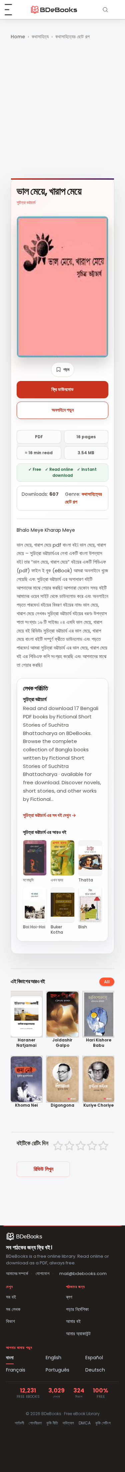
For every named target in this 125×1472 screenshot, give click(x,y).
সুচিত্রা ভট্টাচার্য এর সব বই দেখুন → (49, 815)
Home (18, 36)
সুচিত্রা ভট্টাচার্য (26, 202)
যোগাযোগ (42, 1273)
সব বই (11, 1297)
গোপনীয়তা (35, 1423)
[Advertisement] (62, 109)
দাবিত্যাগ (68, 1423)
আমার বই (73, 1321)
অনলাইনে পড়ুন (63, 410)
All (107, 982)
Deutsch (95, 1370)
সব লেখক (13, 1309)
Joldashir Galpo (62, 1042)
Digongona (62, 1105)
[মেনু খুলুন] (12, 9)
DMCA (85, 1423)
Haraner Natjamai (26, 1042)
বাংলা (10, 1357)
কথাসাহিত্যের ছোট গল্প (72, 36)
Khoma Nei (26, 1105)
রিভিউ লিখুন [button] (43, 1169)
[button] (62, 369)
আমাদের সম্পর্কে (17, 1273)
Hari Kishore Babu (98, 1042)
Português (57, 1370)
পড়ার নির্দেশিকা (77, 1309)
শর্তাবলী (19, 1423)
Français (15, 1370)
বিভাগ (10, 1321)
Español (94, 1357)
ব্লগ (69, 1297)
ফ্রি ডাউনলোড (62, 389)
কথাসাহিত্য (40, 36)
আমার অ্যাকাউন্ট (78, 1333)
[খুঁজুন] (105, 9)
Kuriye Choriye (98, 1105)
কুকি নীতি (52, 1423)
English (53, 1357)
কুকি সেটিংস (103, 1423)
